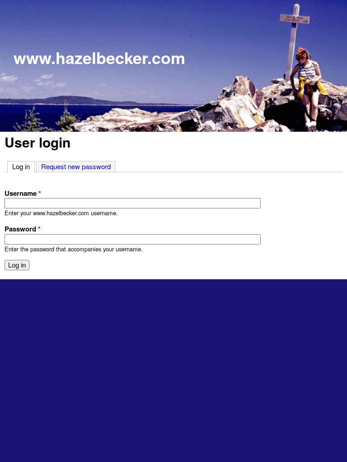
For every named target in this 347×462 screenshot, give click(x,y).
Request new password (76, 166)
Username (23, 193)
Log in (23, 166)
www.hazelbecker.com (99, 57)
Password (23, 229)
